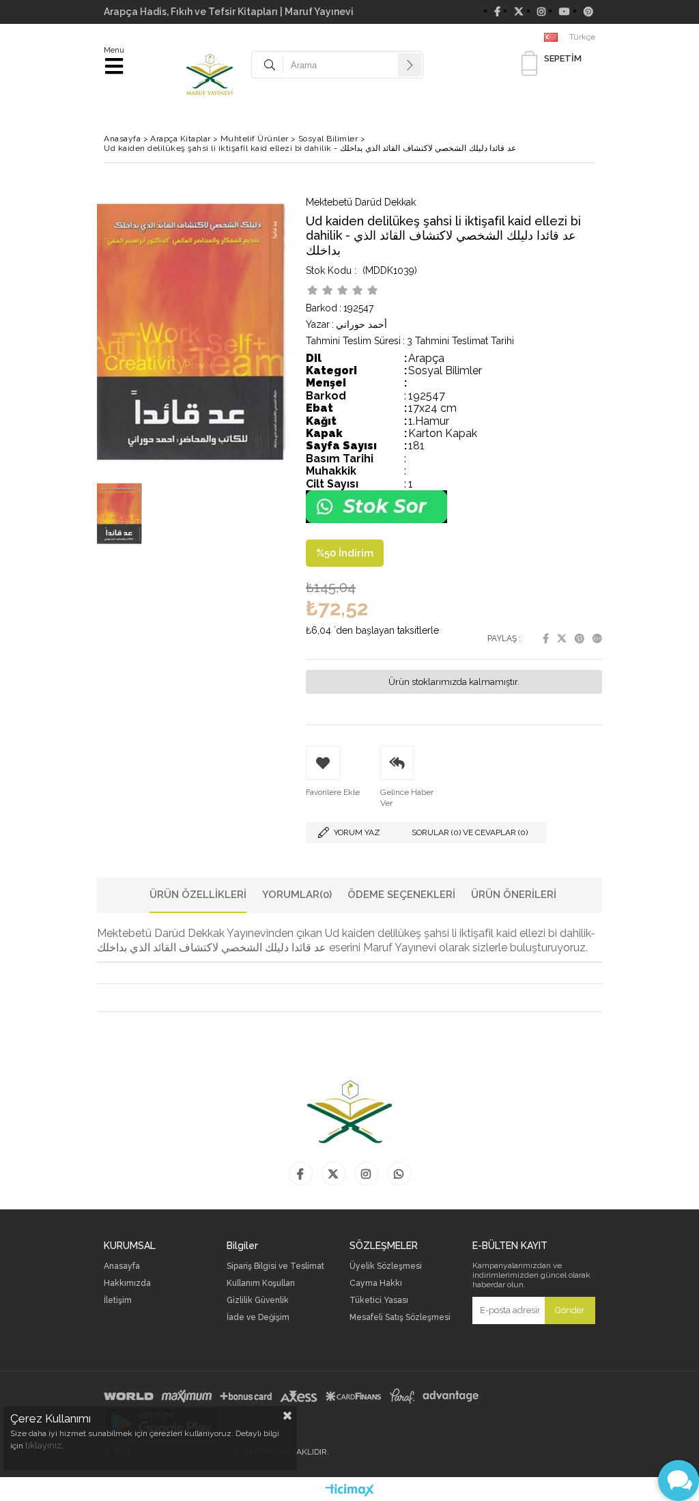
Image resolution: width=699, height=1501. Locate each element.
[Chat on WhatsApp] (376, 520)
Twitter (562, 638)
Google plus (597, 638)
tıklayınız (43, 1445)
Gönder (570, 1310)
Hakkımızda (127, 1283)
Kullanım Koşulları (261, 1283)
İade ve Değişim (258, 1317)
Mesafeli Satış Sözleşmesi (400, 1317)
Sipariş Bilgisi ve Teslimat (275, 1266)
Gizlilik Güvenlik (258, 1300)
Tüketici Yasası (379, 1300)
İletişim (118, 1300)
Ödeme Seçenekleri (401, 894)
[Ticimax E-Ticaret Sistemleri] (350, 1491)
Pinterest (579, 638)
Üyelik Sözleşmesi (386, 1266)
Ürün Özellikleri (197, 894)
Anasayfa (122, 1266)
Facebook (546, 638)
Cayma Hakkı (376, 1283)
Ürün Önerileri (513, 894)
